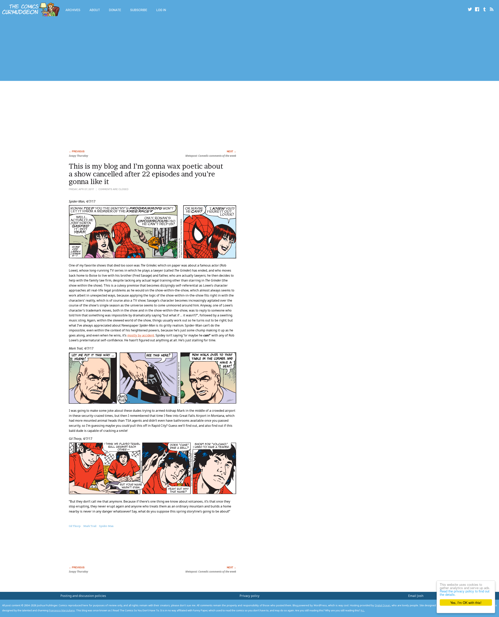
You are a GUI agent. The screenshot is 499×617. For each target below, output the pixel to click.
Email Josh (415, 596)
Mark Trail (89, 526)
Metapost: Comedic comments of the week (210, 156)
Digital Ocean (382, 605)
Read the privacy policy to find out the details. (464, 593)
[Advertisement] (71, 49)
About (94, 10)
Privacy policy (249, 596)
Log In (161, 10)
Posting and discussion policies (83, 596)
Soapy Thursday (78, 156)
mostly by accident (140, 335)
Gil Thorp (75, 526)
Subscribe (138, 10)
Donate (115, 10)
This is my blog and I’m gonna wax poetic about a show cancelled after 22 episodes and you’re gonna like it (146, 174)
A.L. (363, 610)
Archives (72, 10)
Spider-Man (106, 526)
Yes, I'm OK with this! (465, 602)
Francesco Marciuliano (62, 610)
